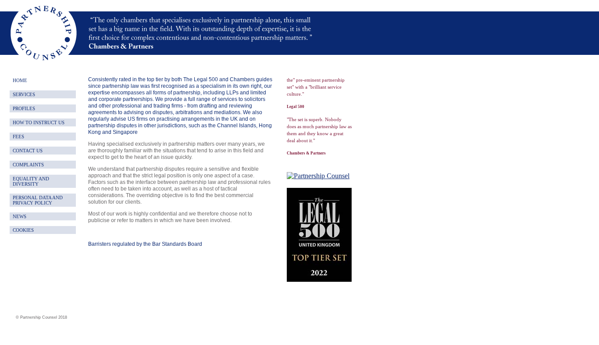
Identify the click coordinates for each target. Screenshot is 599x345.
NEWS (19, 216)
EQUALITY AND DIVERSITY (31, 181)
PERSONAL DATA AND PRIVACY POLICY (38, 200)
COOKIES (23, 230)
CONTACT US (28, 150)
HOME (20, 80)
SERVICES (24, 94)
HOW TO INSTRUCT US (38, 122)
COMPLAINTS (28, 164)
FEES (18, 136)
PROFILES (24, 108)
